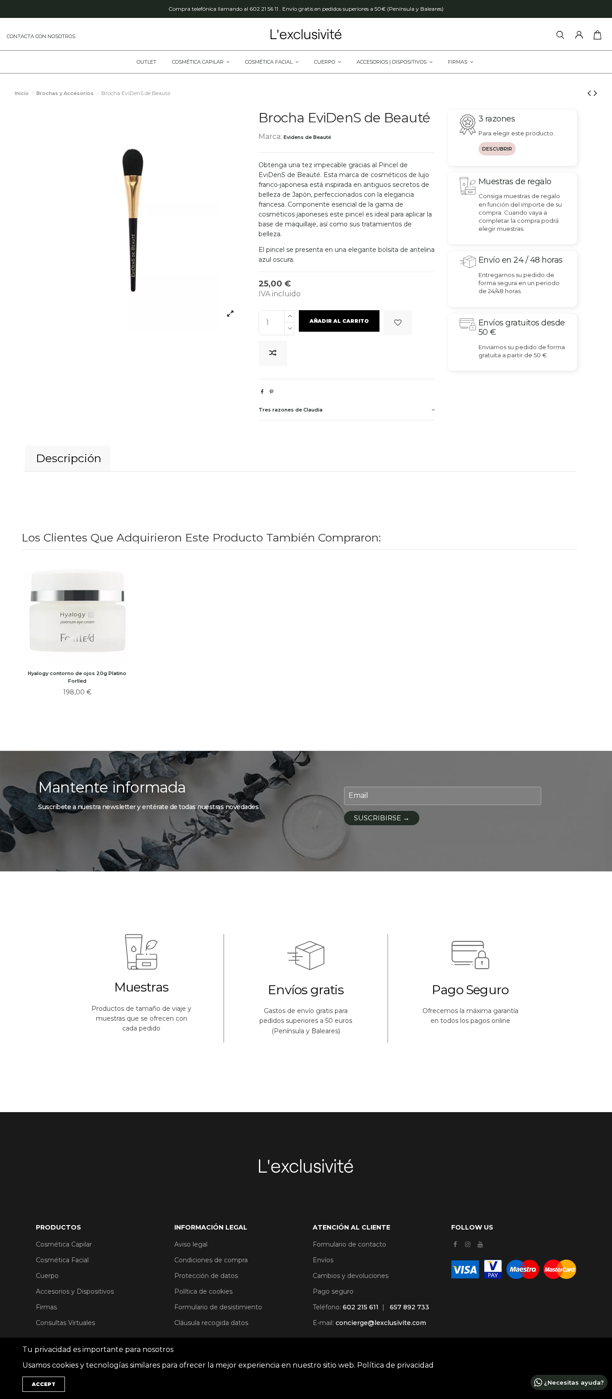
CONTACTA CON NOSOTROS (41, 36)
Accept (44, 1384)
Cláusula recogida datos (211, 1323)
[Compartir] (262, 392)
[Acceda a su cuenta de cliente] (581, 36)
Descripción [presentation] (68, 458)
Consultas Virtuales (65, 1323)
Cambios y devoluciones (350, 1276)
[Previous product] (590, 93)
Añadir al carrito (339, 321)
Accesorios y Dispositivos (75, 1291)
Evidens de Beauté (307, 137)
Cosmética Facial (62, 1260)
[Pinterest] (271, 392)
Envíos (323, 1260)
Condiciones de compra (211, 1260)
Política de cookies (203, 1291)
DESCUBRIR (497, 149)
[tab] (347, 410)
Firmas (46, 1307)
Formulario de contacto (349, 1244)
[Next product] (595, 93)
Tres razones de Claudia (291, 410)
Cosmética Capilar (64, 1244)
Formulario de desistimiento (218, 1307)
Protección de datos (206, 1276)
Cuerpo (47, 1276)
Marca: (270, 136)
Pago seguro (333, 1291)
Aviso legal (190, 1244)
